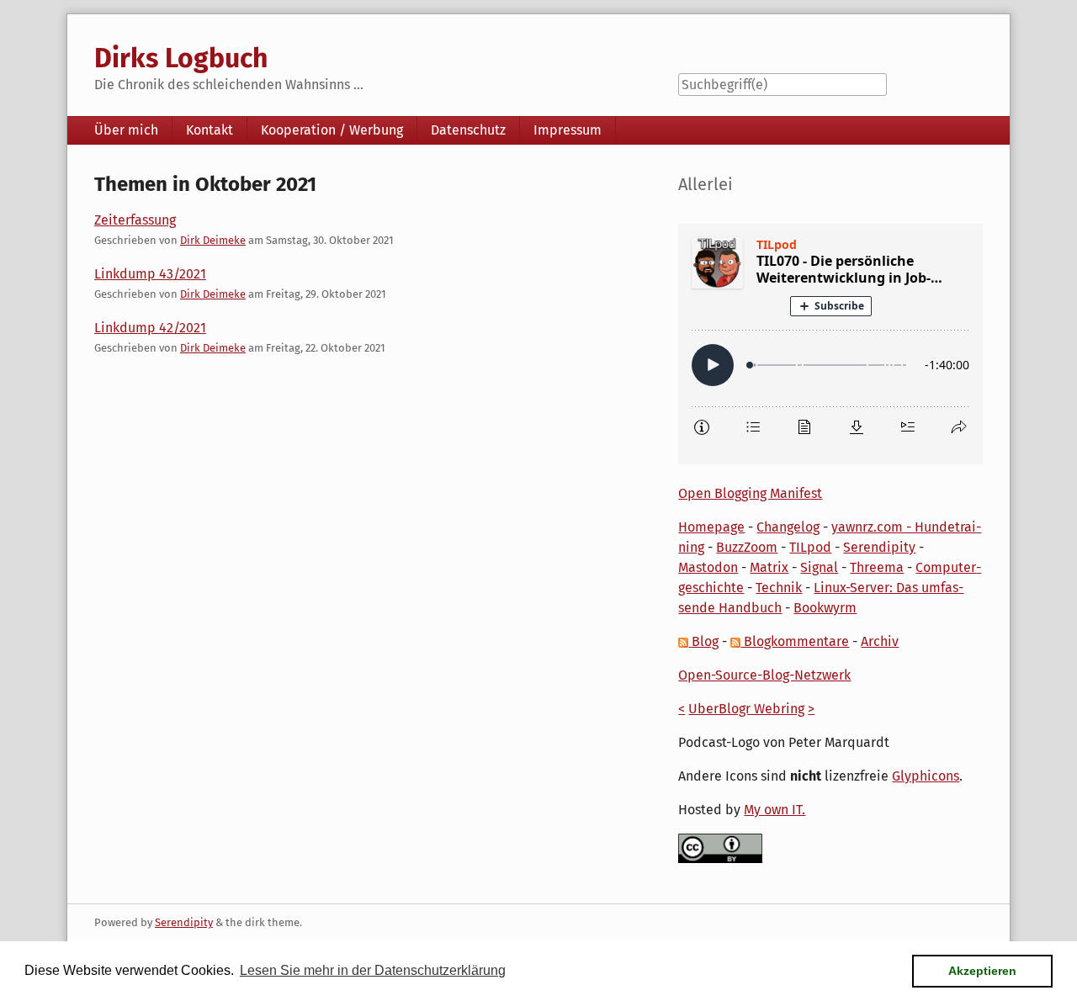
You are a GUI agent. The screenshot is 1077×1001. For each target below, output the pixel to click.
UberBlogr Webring (746, 709)
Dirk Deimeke (213, 240)
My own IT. (774, 810)
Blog (703, 641)
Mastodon (708, 567)
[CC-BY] (720, 847)
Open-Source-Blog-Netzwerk (764, 675)
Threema (877, 567)
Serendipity (879, 547)
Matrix (769, 567)
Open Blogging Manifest (750, 493)
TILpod (810, 547)
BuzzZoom (746, 547)
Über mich (126, 130)
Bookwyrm (825, 608)
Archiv (880, 641)
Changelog (788, 527)
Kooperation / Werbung (332, 130)
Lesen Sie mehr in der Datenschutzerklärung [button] (373, 970)
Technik (779, 588)
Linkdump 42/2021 (150, 328)
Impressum (567, 130)
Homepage (711, 527)
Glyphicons (925, 776)
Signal (819, 567)
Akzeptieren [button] (982, 970)
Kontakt (209, 130)
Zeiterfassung (135, 220)
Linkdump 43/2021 (150, 274)
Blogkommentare (794, 641)
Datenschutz (468, 130)
